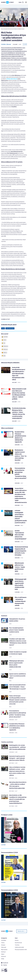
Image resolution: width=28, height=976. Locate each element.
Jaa (24, 44)
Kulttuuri (3, 952)
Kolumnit (3, 956)
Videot (2, 954)
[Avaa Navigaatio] (26, 2)
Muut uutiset (4, 949)
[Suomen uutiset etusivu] (7, 2)
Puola (3, 328)
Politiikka (3, 44)
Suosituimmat (18, 942)
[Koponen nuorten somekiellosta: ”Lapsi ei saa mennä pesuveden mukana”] (4, 677)
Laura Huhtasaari (10, 328)
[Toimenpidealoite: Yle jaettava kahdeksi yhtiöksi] (4, 621)
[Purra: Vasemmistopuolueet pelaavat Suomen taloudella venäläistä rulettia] (4, 631)
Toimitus (17, 945)
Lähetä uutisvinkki (19, 947)
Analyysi (3, 945)
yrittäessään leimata (11, 79)
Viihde (2, 959)
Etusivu (16, 940)
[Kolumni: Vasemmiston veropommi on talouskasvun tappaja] (4, 654)
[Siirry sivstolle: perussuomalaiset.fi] (7, 970)
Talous (2, 942)
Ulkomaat (8, 44)
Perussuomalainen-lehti (21, 949)
